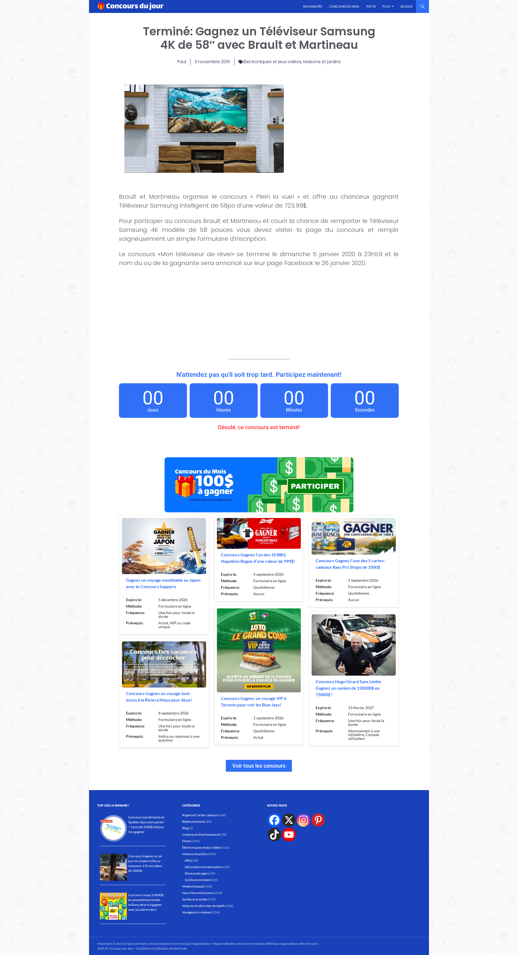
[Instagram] (303, 820)
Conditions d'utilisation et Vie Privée (161, 948)
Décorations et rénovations (204, 867)
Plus (386, 6)
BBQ (188, 860)
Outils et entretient (198, 880)
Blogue (407, 6)
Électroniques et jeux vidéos (272, 62)
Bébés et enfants (193, 821)
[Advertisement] (341, 122)
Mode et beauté (193, 886)
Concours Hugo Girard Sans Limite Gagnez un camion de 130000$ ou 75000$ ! (348, 688)
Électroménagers (197, 873)
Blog (185, 828)
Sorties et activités (194, 899)
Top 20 (371, 6)
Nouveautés (312, 6)
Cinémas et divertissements (201, 834)
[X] (289, 820)
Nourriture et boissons (198, 893)
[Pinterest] (318, 820)
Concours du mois (344, 6)
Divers (186, 841)
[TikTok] (274, 834)
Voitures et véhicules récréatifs (203, 906)
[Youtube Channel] (289, 834)
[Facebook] (274, 820)
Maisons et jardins (322, 62)
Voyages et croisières (196, 912)
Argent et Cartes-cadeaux (200, 815)
